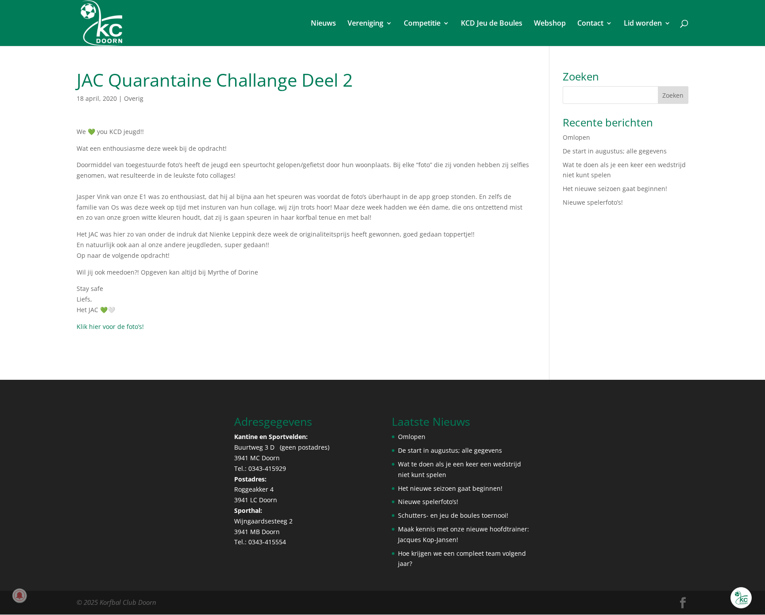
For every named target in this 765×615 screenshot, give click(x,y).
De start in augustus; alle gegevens (615, 151)
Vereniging (365, 24)
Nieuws (323, 24)
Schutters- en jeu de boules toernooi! (453, 515)
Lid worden (643, 24)
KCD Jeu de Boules (491, 24)
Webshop (550, 24)
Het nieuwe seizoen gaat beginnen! (615, 188)
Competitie (422, 24)
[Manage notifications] (19, 595)
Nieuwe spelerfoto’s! (593, 202)
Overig (133, 98)
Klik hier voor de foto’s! (110, 326)
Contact (590, 24)
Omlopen (576, 137)
